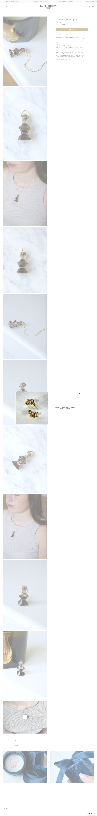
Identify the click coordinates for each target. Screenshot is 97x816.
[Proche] (79, 393)
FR (89, 813)
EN (91, 813)
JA (94, 813)
